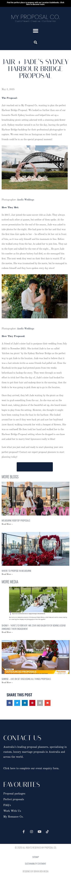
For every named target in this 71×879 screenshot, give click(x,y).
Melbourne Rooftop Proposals (16, 520)
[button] (35, 30)
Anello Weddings (25, 200)
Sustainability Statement (35, 863)
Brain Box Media (41, 871)
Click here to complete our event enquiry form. (31, 768)
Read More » (7, 524)
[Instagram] (31, 831)
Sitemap (35, 857)
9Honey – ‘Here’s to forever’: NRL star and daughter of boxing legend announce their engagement (34, 627)
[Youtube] (39, 831)
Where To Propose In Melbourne (16, 570)
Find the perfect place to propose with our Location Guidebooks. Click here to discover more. (35, 3)
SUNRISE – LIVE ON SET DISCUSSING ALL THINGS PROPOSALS (26, 679)
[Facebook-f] (23, 831)
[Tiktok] (47, 831)
